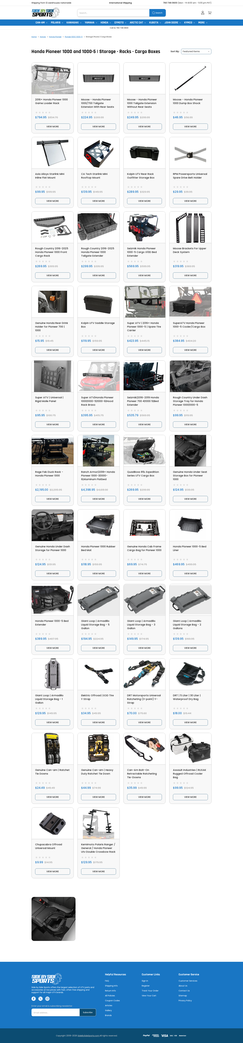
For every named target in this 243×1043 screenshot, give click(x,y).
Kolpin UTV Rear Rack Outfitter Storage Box (140, 175)
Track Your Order (150, 990)
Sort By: (175, 51)
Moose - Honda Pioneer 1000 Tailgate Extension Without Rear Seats (142, 103)
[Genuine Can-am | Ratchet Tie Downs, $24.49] (53, 748)
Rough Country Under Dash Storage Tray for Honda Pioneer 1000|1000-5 (190, 401)
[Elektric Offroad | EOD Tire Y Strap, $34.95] (99, 674)
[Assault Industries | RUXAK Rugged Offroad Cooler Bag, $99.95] (190, 748)
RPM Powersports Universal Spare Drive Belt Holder (190, 175)
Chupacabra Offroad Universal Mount (48, 846)
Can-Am (40, 22)
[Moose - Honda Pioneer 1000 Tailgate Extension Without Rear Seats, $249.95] (145, 78)
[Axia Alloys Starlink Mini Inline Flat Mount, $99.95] (53, 152)
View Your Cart (149, 995)
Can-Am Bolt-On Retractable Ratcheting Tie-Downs (142, 773)
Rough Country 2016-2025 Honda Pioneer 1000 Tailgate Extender (97, 252)
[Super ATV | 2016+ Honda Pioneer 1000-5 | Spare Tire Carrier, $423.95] (145, 301)
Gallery (108, 1010)
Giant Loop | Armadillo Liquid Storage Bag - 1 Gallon (49, 699)
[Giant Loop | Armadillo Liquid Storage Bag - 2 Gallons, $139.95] (190, 599)
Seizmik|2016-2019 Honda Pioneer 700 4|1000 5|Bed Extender (143, 401)
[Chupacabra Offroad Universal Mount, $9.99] (53, 823)
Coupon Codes (112, 1000)
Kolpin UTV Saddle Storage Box (98, 324)
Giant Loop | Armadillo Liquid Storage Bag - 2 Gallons (187, 624)
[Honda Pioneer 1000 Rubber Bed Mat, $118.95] (99, 525)
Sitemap (183, 995)
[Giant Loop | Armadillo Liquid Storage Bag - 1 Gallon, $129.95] (53, 674)
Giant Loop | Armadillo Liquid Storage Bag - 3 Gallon (141, 624)
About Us (183, 985)
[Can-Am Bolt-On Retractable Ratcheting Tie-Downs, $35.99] (145, 748)
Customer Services (188, 980)
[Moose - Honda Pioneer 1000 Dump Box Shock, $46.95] (190, 78)
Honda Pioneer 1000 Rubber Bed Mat (98, 548)
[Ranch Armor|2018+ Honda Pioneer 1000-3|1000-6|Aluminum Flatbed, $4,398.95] (99, 450)
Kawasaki (73, 22)
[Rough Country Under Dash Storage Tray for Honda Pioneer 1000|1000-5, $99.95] (190, 376)
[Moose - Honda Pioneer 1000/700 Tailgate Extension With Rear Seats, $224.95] (99, 78)
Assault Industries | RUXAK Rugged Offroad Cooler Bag (189, 773)
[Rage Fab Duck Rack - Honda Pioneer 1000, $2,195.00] (53, 450)
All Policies (110, 995)
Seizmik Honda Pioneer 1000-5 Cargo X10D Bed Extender (142, 252)
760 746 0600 (170, 2)
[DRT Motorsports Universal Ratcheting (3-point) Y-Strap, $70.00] (145, 674)
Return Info (110, 990)
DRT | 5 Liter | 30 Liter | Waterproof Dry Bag (187, 697)
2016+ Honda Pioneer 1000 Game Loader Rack (51, 101)
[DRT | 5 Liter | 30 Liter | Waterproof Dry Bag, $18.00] (190, 674)
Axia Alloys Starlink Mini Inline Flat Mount (49, 175)
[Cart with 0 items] (210, 13)
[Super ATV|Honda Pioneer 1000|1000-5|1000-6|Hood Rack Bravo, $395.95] (99, 376)
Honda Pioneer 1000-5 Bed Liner (189, 548)
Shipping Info (111, 985)
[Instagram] (47, 999)
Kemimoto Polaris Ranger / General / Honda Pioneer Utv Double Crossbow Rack (98, 848)
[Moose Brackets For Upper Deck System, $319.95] (190, 227)
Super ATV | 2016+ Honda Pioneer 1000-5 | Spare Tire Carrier (144, 326)
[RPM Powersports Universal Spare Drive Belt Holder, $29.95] (190, 152)
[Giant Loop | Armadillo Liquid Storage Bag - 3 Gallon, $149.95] (145, 599)
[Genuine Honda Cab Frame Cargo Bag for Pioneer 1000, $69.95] (145, 525)
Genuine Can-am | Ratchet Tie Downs (52, 771)
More (201, 22)
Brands (108, 1015)
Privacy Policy (185, 1000)
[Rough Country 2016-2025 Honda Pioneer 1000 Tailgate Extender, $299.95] (99, 227)
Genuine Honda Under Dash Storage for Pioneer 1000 (52, 548)
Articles (108, 1005)
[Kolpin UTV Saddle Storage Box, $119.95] (99, 301)
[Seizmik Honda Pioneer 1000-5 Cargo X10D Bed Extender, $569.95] (145, 227)
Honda (105, 22)
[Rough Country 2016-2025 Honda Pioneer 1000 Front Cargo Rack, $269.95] (53, 227)
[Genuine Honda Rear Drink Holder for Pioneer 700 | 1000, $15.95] (53, 301)
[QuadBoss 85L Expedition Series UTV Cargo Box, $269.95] (145, 450)
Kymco (188, 22)
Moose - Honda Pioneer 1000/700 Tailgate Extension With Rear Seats (97, 103)
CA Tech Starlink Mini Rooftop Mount (94, 175)
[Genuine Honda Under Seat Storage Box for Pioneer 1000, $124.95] (190, 450)
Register (146, 985)
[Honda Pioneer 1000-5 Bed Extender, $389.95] (53, 599)
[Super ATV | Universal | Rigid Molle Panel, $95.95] (53, 376)
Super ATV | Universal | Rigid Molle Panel (49, 399)
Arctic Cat (137, 22)
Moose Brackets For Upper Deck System (189, 250)
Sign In (145, 980)
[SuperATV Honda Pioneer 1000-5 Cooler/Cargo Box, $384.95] (190, 301)
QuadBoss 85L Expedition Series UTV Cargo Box (143, 473)
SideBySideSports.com (88, 1035)
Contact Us (184, 990)
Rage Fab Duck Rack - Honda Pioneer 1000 (49, 473)
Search (159, 12)
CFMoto (119, 22)
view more (52, 126)
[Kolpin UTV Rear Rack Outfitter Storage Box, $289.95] (145, 152)
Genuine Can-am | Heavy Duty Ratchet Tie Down (97, 771)
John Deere (172, 22)
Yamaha (90, 22)
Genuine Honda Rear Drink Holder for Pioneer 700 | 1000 (51, 326)
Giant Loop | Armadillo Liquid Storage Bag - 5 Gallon (95, 624)
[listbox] (196, 51)
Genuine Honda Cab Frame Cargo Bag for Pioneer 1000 (144, 548)
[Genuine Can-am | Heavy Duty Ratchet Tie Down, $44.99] (99, 748)
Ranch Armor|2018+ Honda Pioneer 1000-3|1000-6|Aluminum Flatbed (98, 475)
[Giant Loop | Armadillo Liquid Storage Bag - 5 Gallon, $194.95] (99, 599)
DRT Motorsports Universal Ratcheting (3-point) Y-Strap (144, 699)
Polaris (56, 22)
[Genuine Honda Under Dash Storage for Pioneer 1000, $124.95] (53, 525)
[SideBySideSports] (46, 12)
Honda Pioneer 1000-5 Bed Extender (51, 622)
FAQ (107, 980)
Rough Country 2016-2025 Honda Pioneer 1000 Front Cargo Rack (51, 252)
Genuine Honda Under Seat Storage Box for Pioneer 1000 (190, 475)
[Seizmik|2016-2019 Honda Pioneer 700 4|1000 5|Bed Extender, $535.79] (145, 376)
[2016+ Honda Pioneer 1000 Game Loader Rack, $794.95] (53, 78)
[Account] (202, 13)
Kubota (154, 22)
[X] (40, 999)
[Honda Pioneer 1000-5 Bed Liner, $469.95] (190, 525)
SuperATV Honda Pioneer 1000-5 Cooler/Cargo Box (189, 324)
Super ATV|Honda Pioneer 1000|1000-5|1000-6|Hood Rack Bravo (97, 401)
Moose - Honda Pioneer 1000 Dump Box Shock (188, 101)
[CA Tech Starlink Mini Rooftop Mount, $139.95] (99, 152)
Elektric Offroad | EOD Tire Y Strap (97, 697)
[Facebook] (34, 999)
